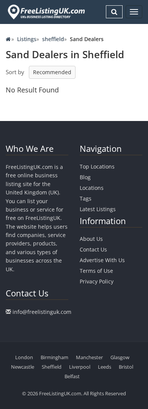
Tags (85, 198)
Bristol (126, 366)
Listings (26, 39)
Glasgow (119, 357)
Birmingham (54, 357)
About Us (91, 238)
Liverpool (79, 366)
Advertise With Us (102, 260)
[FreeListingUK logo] (45, 11)
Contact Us (93, 249)
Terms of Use (96, 270)
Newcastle (22, 366)
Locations (92, 187)
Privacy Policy (96, 281)
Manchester (89, 357)
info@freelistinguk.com (42, 311)
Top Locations (97, 166)
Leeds (104, 366)
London (24, 357)
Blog (85, 177)
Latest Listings (98, 209)
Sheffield (51, 366)
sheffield (53, 39)
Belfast (72, 376)
